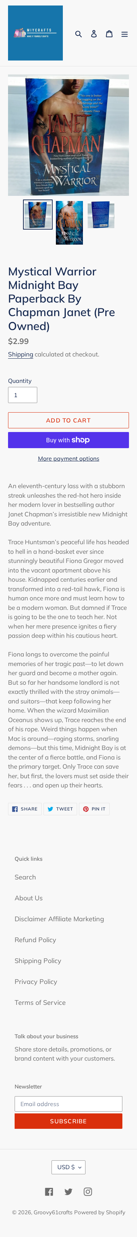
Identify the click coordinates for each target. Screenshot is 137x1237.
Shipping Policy (38, 960)
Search (25, 877)
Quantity (20, 380)
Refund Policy (35, 940)
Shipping (20, 354)
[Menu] (124, 33)
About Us (29, 898)
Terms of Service (40, 1002)
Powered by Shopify (99, 1212)
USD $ (66, 1167)
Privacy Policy (36, 981)
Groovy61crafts (53, 1212)
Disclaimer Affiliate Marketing (59, 919)
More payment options (68, 458)
